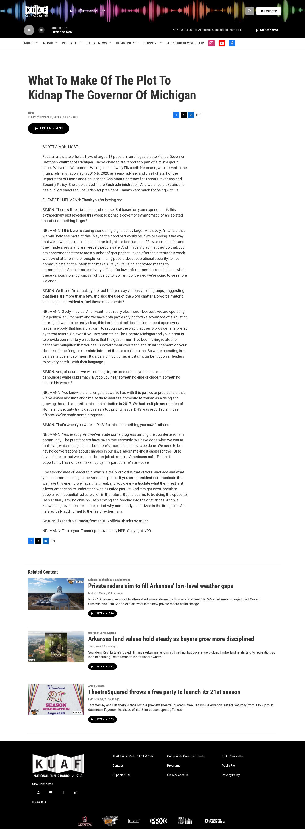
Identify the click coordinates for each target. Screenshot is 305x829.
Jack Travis (94, 646)
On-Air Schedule (178, 775)
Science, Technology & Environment (109, 579)
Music (48, 43)
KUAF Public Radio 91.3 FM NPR (133, 756)
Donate (270, 11)
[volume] (41, 30)
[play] (29, 30)
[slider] (48, 30)
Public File (228, 765)
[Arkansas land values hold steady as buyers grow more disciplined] (56, 646)
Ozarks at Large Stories (102, 632)
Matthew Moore (97, 593)
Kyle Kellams (95, 699)
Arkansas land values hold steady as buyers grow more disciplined (171, 639)
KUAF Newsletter (233, 756)
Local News (97, 43)
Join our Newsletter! (185, 43)
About (29, 43)
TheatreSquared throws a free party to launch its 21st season (164, 692)
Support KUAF (122, 775)
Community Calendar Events (186, 756)
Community (125, 43)
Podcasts (70, 43)
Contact (118, 765)
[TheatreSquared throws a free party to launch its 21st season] (56, 699)
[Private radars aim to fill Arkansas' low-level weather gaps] (56, 593)
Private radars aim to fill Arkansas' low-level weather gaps (160, 585)
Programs (173, 765)
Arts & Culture (96, 685)
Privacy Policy (231, 775)
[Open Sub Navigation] (37, 43)
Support (151, 43)
